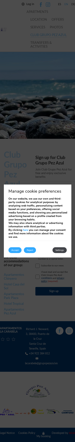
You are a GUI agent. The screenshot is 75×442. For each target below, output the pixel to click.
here (25, 230)
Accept (15, 250)
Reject (30, 250)
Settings (59, 250)
